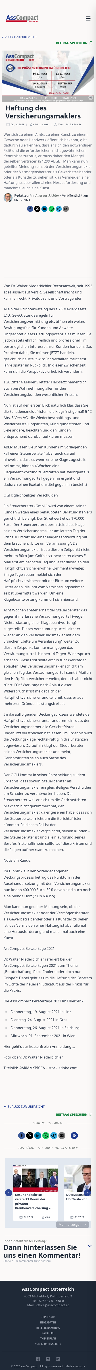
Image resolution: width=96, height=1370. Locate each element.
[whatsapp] (51, 209)
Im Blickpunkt (73, 124)
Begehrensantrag (48, 1327)
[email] (66, 209)
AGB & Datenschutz (48, 1344)
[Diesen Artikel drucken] (74, 1135)
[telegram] (59, 209)
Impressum (48, 1317)
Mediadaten (48, 1322)
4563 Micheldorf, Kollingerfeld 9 (48, 1296)
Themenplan (48, 1338)
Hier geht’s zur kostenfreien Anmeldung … (39, 1046)
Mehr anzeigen (70, 1224)
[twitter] (37, 209)
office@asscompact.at (52, 1305)
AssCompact (29, 1366)
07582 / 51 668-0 (51, 1301)
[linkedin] (44, 209)
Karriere (48, 1333)
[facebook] (30, 209)
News (61, 124)
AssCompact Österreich (48, 1289)
